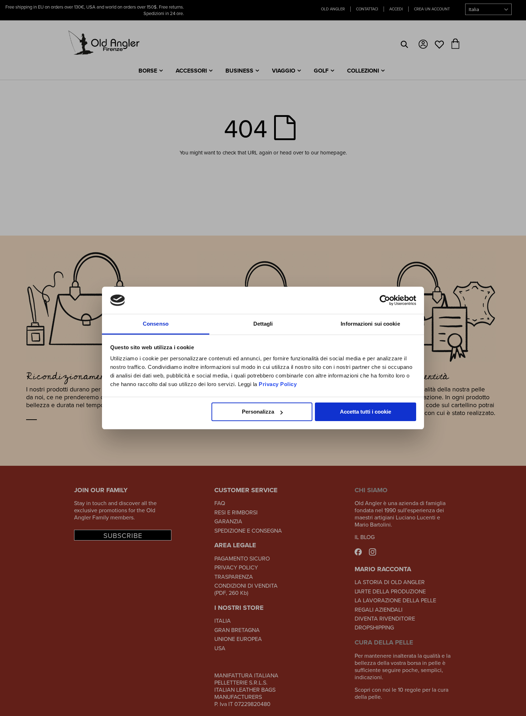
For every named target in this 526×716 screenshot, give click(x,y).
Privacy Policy (278, 384)
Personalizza (258, 412)
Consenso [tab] (156, 324)
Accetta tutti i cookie (365, 412)
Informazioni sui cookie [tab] (370, 324)
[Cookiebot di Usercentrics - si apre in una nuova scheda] (385, 300)
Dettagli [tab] (263, 324)
